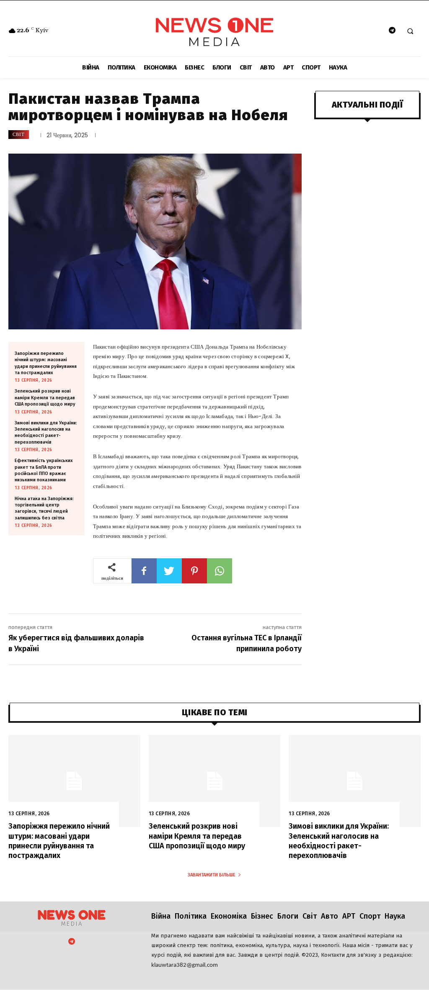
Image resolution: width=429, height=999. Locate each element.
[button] (410, 31)
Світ (19, 134)
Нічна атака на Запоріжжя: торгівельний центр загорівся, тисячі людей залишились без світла (44, 508)
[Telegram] (392, 30)
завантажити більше (211, 875)
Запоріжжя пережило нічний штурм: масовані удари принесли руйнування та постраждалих (59, 841)
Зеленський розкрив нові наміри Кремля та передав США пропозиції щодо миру (45, 397)
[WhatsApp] (219, 570)
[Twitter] (169, 570)
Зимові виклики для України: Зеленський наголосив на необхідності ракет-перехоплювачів (46, 432)
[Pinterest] (194, 570)
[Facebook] (144, 570)
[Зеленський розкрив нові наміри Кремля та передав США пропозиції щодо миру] (215, 781)
